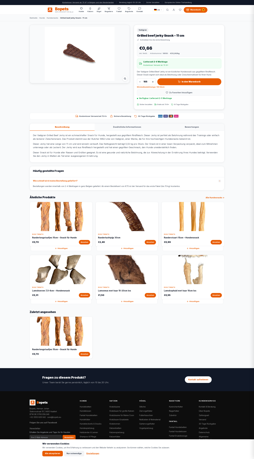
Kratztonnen (115, 424)
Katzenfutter (115, 436)
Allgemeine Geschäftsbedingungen (209, 438)
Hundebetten (85, 407)
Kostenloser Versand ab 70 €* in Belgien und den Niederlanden (88, 2)
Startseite (33, 18)
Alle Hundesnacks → (215, 198)
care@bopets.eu (54, 417)
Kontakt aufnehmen (198, 379)
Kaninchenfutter (176, 407)
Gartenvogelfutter (147, 424)
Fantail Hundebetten (88, 415)
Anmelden (69, 437)
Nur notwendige (74, 453)
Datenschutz (204, 432)
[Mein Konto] (173, 9)
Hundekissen (85, 411)
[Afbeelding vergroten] (125, 78)
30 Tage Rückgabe (207, 424)
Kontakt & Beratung (207, 407)
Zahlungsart (204, 415)
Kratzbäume (115, 407)
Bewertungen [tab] (192, 127)
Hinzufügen (63, 248)
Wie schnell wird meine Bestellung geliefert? (55, 181)
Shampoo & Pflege (88, 436)
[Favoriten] (180, 9)
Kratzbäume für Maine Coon (122, 415)
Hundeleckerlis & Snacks (90, 424)
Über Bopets (204, 411)
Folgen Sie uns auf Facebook (43, 422)
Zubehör (173, 415)
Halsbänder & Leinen (89, 432)
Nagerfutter (174, 411)
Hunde (42, 18)
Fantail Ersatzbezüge (178, 436)
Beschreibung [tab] (62, 127)
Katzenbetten (115, 428)
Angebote (203, 428)
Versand (202, 419)
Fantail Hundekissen (178, 431)
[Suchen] (167, 9)
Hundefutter (85, 419)
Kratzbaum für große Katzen (122, 411)
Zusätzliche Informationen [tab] (127, 127)
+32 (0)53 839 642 (38, 417)
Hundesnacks (52, 18)
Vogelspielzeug (146, 428)
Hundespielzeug (87, 428)
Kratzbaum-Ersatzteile (119, 419)
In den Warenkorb (191, 81)
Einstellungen (92, 453)
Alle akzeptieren (52, 453)
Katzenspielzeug (117, 432)
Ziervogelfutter (145, 411)
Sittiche (142, 407)
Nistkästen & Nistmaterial (149, 419)
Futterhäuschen (146, 415)
